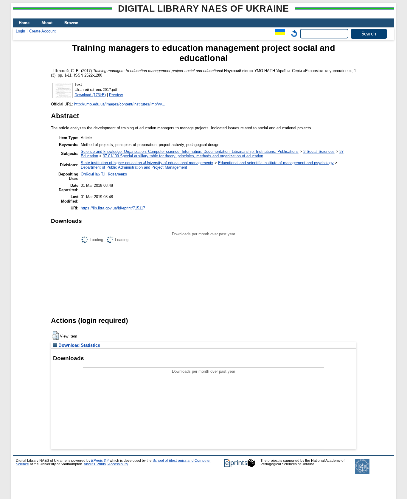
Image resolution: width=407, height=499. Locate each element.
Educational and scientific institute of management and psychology (276, 163)
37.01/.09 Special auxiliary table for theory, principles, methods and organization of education (183, 156)
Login (20, 31)
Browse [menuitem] (71, 23)
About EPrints (95, 464)
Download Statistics (78, 345)
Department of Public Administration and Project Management (134, 167)
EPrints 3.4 (100, 460)
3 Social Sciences (319, 151)
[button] (55, 335)
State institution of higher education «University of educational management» (147, 163)
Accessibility (118, 464)
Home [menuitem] (24, 23)
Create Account (42, 31)
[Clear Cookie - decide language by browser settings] (292, 33)
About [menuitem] (46, 23)
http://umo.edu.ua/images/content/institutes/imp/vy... (119, 104)
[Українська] (278, 33)
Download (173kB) (90, 95)
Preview (116, 95)
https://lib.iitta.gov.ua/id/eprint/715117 (113, 208)
